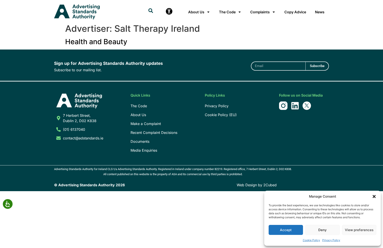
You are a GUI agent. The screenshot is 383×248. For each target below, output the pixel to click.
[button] (374, 196)
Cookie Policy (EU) (221, 115)
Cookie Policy (311, 240)
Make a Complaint (146, 123)
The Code (227, 12)
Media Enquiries (144, 150)
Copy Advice (295, 12)
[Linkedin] (295, 105)
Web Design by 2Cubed (257, 185)
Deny (322, 230)
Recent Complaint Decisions (154, 132)
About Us (196, 12)
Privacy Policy (331, 240)
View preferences (359, 230)
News (319, 12)
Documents (140, 141)
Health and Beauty (96, 41)
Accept (286, 230)
